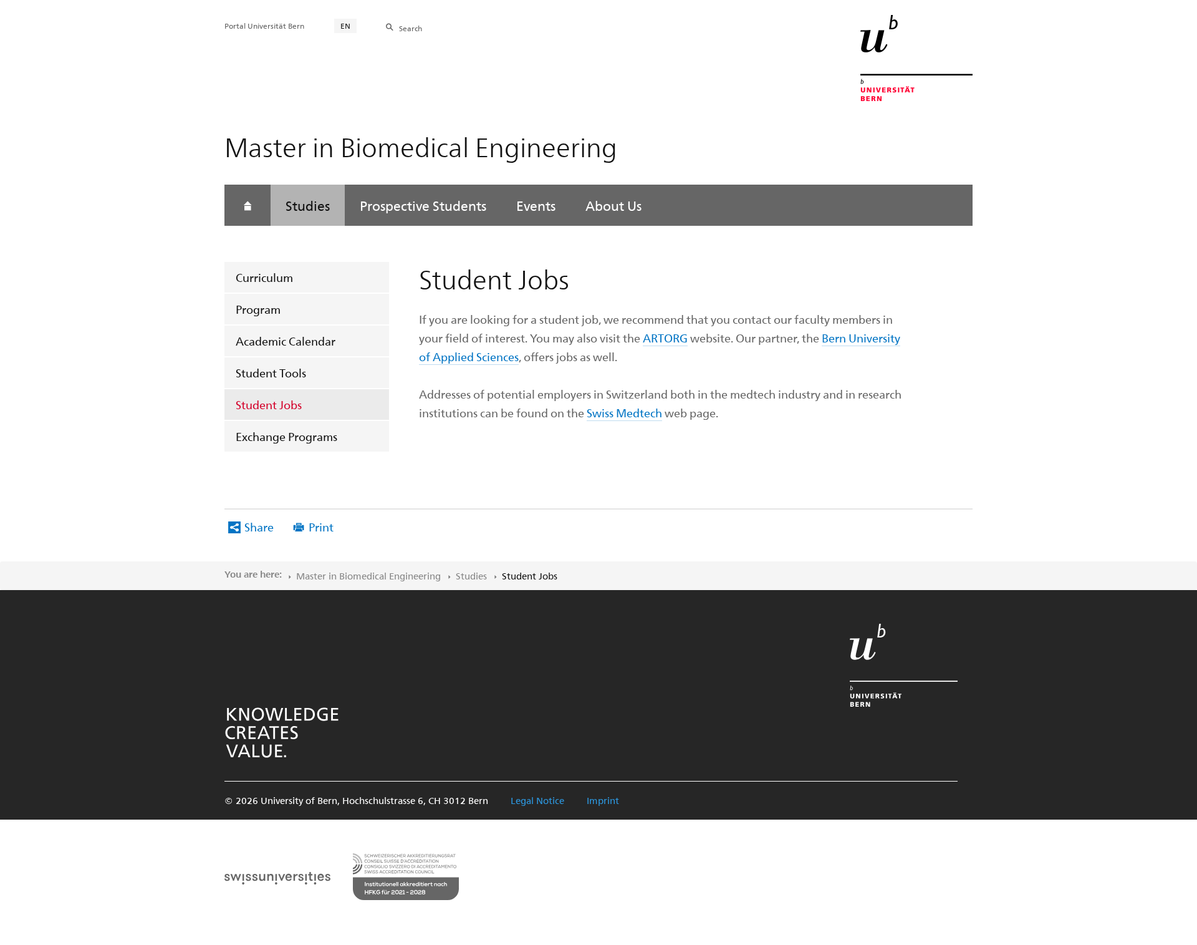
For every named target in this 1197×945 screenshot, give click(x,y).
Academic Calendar (285, 341)
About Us (613, 205)
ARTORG (665, 338)
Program (258, 309)
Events (535, 205)
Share (259, 527)
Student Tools (271, 372)
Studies (308, 205)
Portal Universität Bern (264, 26)
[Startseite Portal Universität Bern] (916, 58)
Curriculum (264, 277)
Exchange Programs (286, 436)
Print (321, 527)
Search (410, 28)
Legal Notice (537, 800)
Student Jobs (269, 404)
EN (345, 26)
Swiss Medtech (624, 412)
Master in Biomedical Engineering (368, 575)
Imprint (603, 800)
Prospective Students (423, 205)
